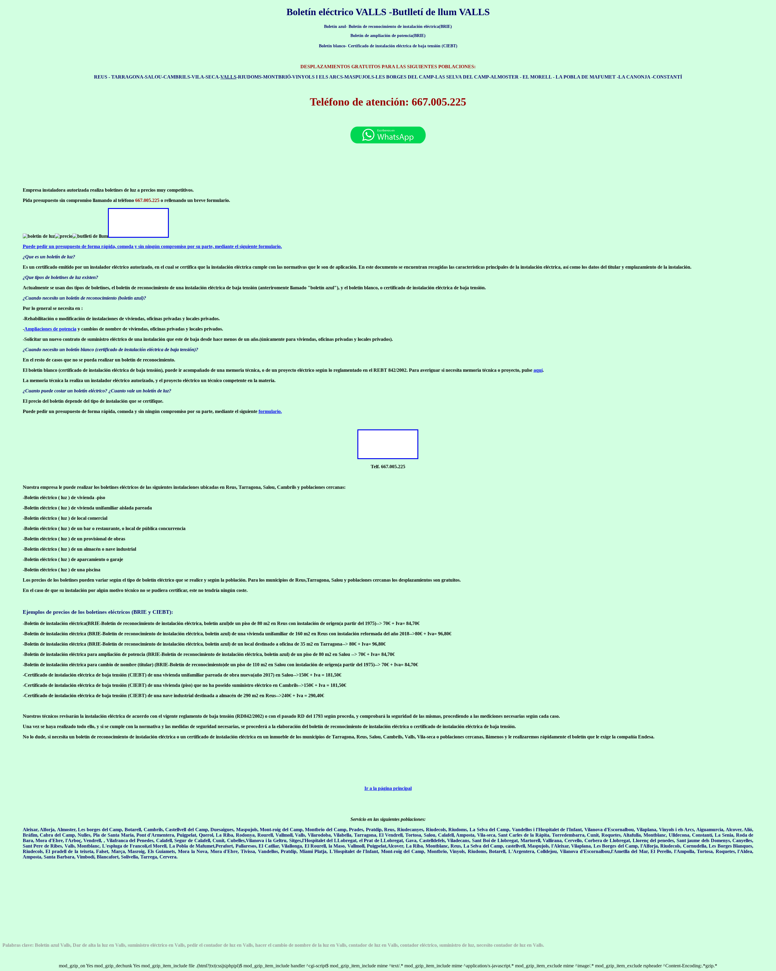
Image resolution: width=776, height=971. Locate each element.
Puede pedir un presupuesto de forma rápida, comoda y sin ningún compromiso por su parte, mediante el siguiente (152, 246)
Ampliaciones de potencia (50, 328)
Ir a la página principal (388, 788)
